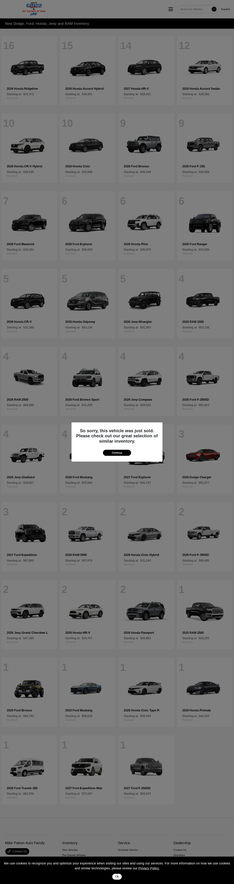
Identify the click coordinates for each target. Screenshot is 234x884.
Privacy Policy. (149, 868)
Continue (117, 452)
